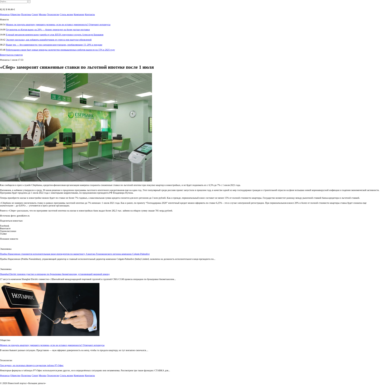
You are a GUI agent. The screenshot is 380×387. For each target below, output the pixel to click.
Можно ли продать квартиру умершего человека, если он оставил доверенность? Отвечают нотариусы (58, 24)
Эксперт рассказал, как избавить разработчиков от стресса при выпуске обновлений (49, 39)
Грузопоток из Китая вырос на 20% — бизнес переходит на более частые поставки (48, 29)
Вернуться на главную (11, 55)
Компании (79, 14)
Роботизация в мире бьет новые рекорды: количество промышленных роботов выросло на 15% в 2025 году (60, 50)
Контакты (90, 14)
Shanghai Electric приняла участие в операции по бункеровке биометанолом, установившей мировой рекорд (55, 274)
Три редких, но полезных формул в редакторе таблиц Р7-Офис (32, 365)
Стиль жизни (66, 14)
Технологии (53, 14)
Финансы (5, 14)
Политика (26, 14)
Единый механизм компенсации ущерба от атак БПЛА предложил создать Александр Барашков (54, 34)
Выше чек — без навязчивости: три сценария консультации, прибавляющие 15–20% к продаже (54, 44)
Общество (15, 14)
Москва (42, 14)
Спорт (35, 14)
